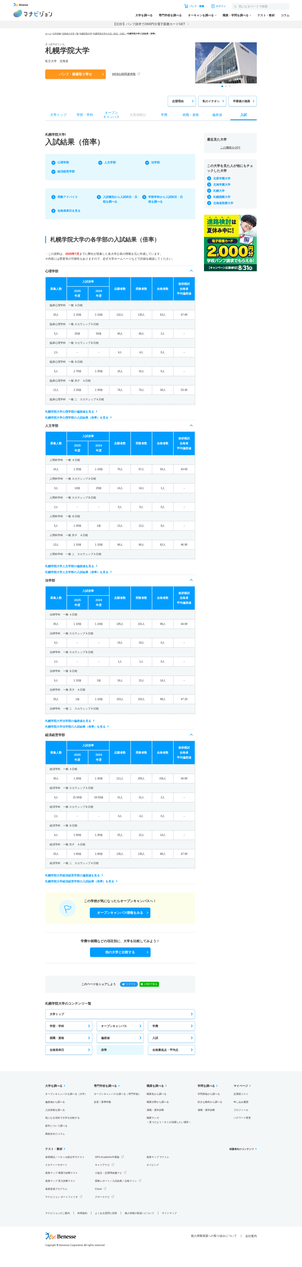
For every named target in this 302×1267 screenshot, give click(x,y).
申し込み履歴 (241, 1102)
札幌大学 (219, 190)
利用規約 (82, 1213)
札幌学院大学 (86, 33)
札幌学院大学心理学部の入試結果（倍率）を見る (76, 417)
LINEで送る (150, 984)
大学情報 (57, 33)
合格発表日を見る (69, 210)
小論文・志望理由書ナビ (108, 1172)
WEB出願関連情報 (124, 74)
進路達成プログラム (56, 1188)
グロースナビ (102, 1196)
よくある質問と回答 (106, 1213)
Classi (98, 1188)
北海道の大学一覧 (70, 33)
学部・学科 (57, 1026)
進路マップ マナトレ (157, 1157)
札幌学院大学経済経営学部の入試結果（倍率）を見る (79, 881)
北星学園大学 (222, 178)
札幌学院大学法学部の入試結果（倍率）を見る (75, 726)
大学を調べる (144, 15)
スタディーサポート (56, 1164)
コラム (285, 15)
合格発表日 (57, 1049)
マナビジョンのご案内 (57, 1213)
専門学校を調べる (170, 15)
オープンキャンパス (114, 1026)
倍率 (104, 1049)
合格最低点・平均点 (165, 1049)
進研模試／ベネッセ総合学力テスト (65, 1157)
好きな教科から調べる (210, 1102)
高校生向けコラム (55, 1133)
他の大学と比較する (120, 952)
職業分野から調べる (158, 1102)
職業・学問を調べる (236, 15)
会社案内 (251, 1236)
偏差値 (105, 1038)
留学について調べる (56, 1125)
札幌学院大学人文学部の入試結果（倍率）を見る (76, 572)
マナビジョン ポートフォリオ (61, 1196)
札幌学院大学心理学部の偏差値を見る (69, 411)
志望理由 (178, 101)
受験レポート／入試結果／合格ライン (116, 1180)
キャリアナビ (102, 1164)
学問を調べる (206, 1085)
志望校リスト (241, 1094)
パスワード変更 (242, 1117)
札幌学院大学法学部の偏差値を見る (68, 720)
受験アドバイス (68, 196)
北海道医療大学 (223, 203)
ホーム (48, 33)
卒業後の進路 (241, 101)
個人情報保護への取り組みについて (214, 1235)
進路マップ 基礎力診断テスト (61, 1172)
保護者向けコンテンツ (241, 1149)
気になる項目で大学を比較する (62, 1117)
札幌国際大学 (222, 196)
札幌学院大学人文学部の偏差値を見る (69, 566)
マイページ (241, 1085)
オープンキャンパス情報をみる (120, 912)
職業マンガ (169, 1120)
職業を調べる (155, 1085)
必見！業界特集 (102, 1102)
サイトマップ (169, 1213)
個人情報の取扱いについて (139, 1213)
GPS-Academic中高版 (107, 1157)
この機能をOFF (230, 147)
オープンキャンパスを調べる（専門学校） (117, 1094)
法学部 (155, 162)
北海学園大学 (222, 184)
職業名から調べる (156, 1094)
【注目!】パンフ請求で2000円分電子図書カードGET (149, 24)
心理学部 (63, 162)
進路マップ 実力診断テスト (60, 1180)
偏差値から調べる (55, 1102)
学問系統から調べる (209, 1094)
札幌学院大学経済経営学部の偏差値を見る (72, 875)
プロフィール (241, 1110)
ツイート (131, 984)
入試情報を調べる (55, 1110)
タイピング (152, 1164)
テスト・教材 (266, 15)
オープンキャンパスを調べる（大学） (66, 1094)
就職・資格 (57, 1038)
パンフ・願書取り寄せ (75, 74)
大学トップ (57, 1014)
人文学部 (110, 162)
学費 (155, 1026)
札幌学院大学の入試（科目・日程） (109, 33)
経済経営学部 (66, 171)
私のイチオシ (211, 101)
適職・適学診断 (155, 1110)
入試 (155, 1038)
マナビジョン (32, 13)
